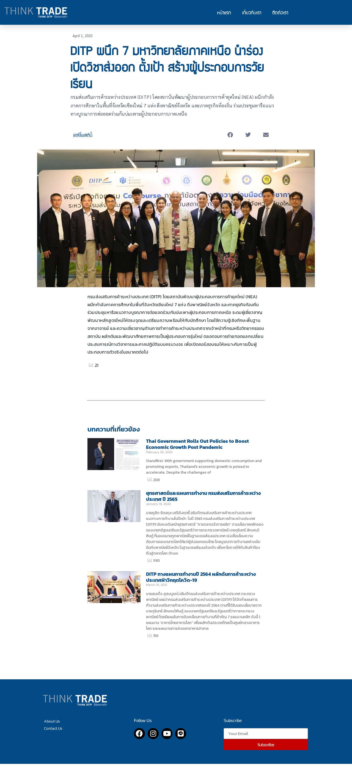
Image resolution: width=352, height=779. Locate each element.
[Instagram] (153, 733)
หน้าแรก (224, 12)
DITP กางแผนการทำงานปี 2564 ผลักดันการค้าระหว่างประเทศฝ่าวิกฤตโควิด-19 (201, 577)
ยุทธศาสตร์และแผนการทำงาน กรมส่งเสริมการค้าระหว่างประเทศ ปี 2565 (203, 496)
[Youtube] (166, 733)
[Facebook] (139, 733)
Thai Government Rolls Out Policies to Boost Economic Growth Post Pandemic (197, 444)
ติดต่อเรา (280, 12)
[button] (230, 135)
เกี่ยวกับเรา (251, 12)
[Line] (180, 733)
